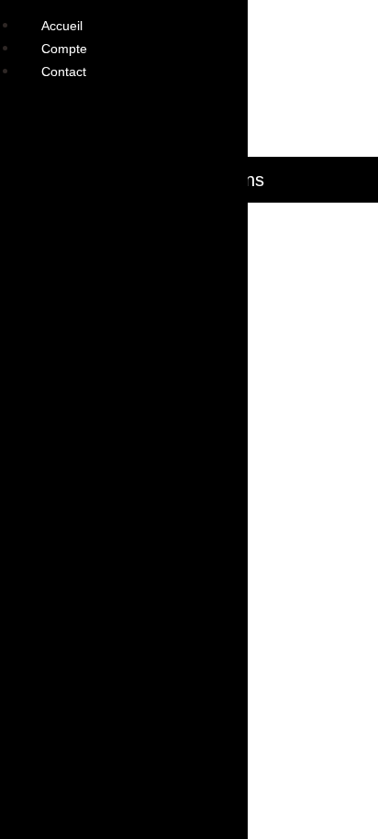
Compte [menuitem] (64, 48)
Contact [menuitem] (63, 71)
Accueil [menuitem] (62, 25)
